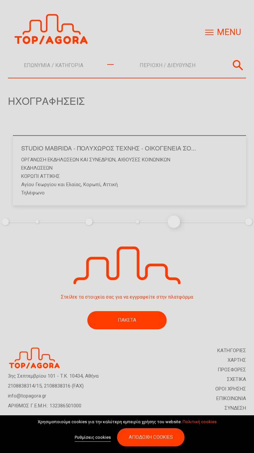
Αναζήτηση (238, 65)
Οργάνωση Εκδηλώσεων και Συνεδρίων (68, 160)
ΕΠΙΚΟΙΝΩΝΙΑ (231, 398)
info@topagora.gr (27, 396)
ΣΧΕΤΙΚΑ (236, 379)
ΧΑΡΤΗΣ (237, 360)
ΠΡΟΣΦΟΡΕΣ (232, 370)
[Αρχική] (53, 29)
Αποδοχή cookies (151, 437)
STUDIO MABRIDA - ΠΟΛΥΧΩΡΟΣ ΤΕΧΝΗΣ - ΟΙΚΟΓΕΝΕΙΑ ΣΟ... (108, 148)
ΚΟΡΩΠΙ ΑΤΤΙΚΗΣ (40, 176)
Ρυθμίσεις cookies (93, 437)
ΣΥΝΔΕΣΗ (235, 408)
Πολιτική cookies (200, 421)
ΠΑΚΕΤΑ (127, 320)
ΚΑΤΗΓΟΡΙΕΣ (231, 350)
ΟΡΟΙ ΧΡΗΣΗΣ (230, 389)
